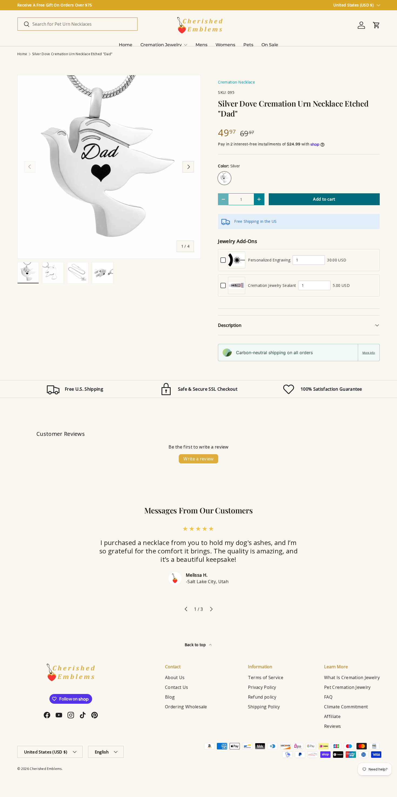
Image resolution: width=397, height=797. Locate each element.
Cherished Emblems (46, 768)
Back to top (196, 644)
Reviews (332, 726)
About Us (175, 677)
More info (368, 352)
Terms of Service (265, 677)
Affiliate (332, 716)
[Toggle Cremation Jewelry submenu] (185, 45)
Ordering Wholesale (186, 707)
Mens (201, 44)
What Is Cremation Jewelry (352, 677)
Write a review (198, 459)
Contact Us (176, 687)
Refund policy (262, 697)
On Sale (269, 44)
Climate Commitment (346, 707)
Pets (248, 44)
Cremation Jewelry (161, 44)
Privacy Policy (262, 687)
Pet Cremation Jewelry (347, 687)
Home (125, 44)
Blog (170, 697)
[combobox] (77, 24)
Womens (225, 44)
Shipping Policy (264, 707)
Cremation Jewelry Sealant (272, 285)
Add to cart (324, 199)
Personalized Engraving (269, 260)
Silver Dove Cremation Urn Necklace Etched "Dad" (72, 54)
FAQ (328, 697)
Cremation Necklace (236, 82)
